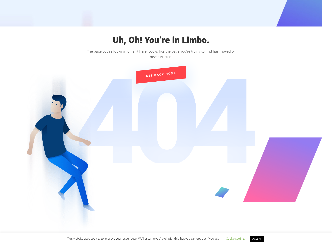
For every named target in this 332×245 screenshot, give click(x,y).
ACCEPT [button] (256, 238)
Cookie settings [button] (235, 238)
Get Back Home (161, 74)
